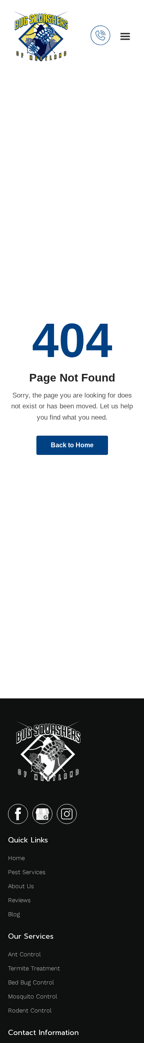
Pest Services (27, 872)
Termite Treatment (34, 968)
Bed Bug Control (31, 982)
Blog (14, 914)
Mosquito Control (32, 996)
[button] (125, 36)
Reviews (19, 900)
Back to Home (72, 445)
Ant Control (24, 954)
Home (16, 858)
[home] (41, 36)
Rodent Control (30, 1010)
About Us (21, 886)
